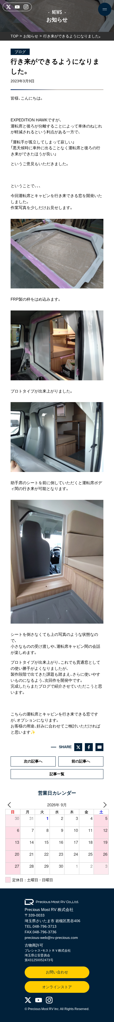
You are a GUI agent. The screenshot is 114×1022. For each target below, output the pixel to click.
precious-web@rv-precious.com (51, 937)
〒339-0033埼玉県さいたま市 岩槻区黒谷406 (52, 918)
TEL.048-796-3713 (40, 926)
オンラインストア (57, 987)
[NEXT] (104, 805)
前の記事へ (81, 761)
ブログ (20, 52)
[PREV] (10, 805)
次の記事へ (33, 761)
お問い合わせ (57, 972)
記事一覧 (57, 774)
